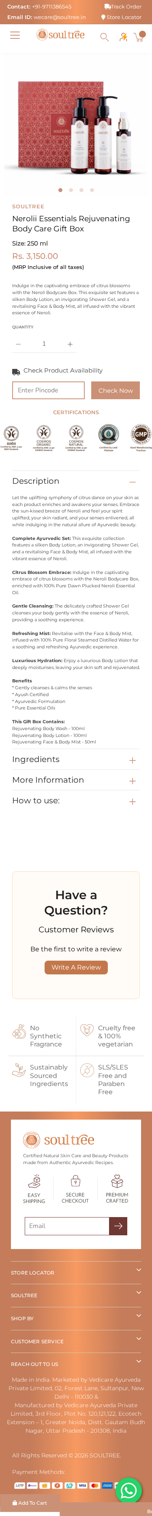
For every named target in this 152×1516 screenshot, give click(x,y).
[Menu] (15, 35)
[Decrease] (18, 338)
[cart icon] (139, 37)
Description (36, 481)
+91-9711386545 (51, 6)
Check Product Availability (63, 370)
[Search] (104, 37)
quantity (23, 327)
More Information (48, 780)
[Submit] (118, 1226)
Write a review (76, 967)
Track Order (126, 6)
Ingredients (36, 759)
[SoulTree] (60, 34)
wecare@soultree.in (60, 17)
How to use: (36, 800)
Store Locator (123, 17)
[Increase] (70, 338)
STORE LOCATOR (33, 1273)
